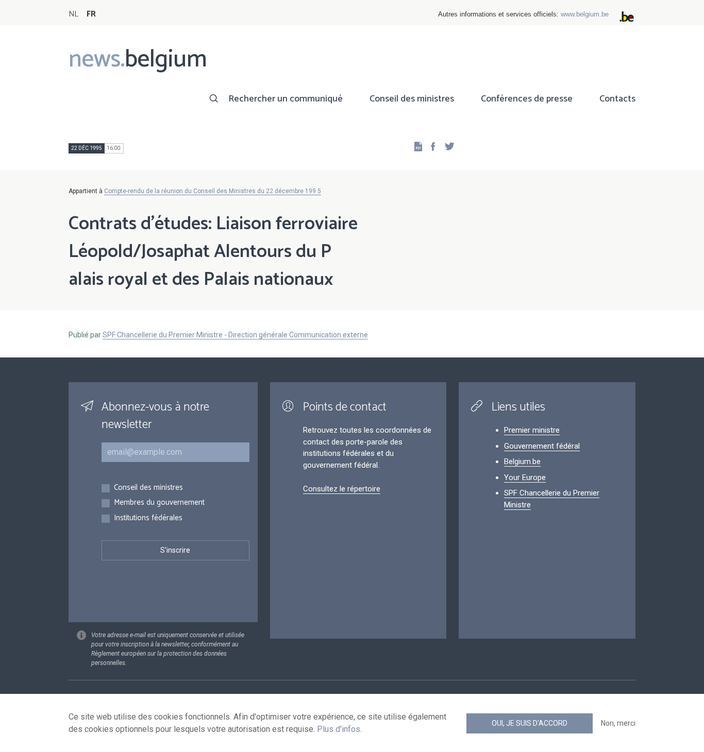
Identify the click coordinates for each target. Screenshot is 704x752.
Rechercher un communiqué (285, 99)
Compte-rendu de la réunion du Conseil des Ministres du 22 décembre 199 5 (212, 191)
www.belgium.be (585, 14)
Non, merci (618, 723)
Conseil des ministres (412, 99)
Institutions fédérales (148, 518)
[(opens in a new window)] (430, 146)
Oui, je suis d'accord (529, 723)
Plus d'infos (338, 729)
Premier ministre (532, 430)
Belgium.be (522, 461)
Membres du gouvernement (159, 503)
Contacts (617, 99)
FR (91, 14)
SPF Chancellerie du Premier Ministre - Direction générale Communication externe (235, 335)
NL (73, 14)
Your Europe (525, 477)
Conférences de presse (527, 99)
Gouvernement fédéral (542, 446)
